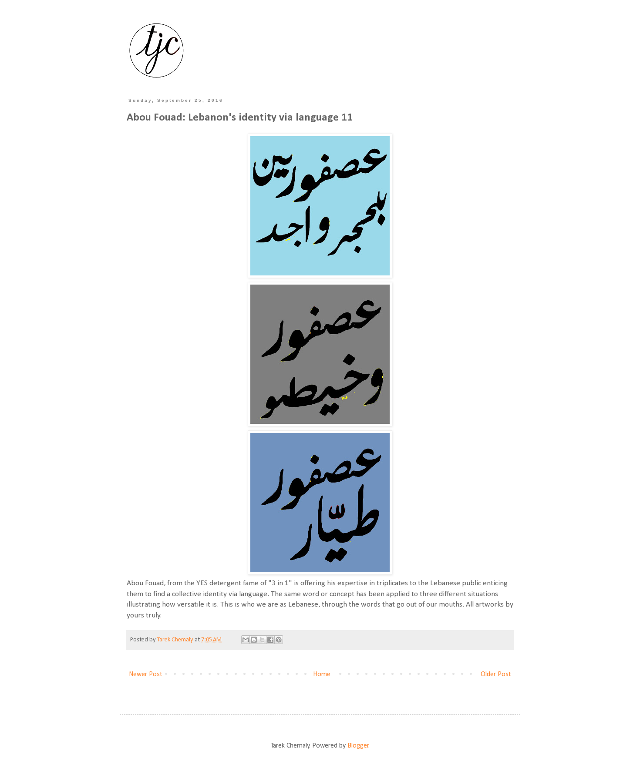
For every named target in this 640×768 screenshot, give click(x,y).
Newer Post (145, 674)
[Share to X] (262, 639)
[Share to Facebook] (270, 639)
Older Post (496, 674)
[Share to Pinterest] (278, 639)
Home (321, 674)
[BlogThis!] (253, 639)
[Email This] (245, 639)
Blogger (358, 745)
